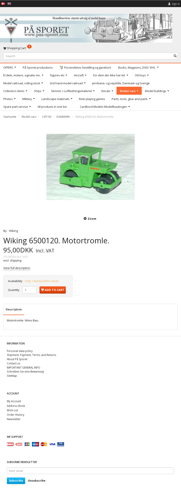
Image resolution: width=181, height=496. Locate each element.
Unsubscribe (36, 481)
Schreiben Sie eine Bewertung (25, 371)
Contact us (13, 363)
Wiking (13, 231)
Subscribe (16, 481)
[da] (3, 3)
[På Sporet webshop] (86, 27)
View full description (16, 268)
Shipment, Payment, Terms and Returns (31, 355)
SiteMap (12, 375)
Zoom (92, 219)
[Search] (175, 56)
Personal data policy (20, 351)
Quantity (14, 290)
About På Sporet (17, 359)
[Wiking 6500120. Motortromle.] (90, 167)
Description (14, 309)
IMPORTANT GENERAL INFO (23, 367)
